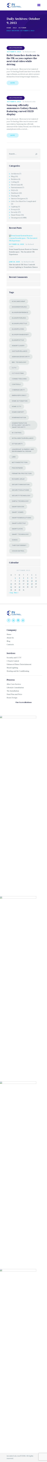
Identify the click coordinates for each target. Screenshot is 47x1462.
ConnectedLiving (19, 379)
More (12, 83)
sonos (15, 540)
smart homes (18, 512)
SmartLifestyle (19, 523)
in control (17, 433)
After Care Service (14, 684)
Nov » (16, 593)
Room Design (12, 698)
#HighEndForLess (19, 307)
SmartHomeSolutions (21, 518)
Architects (15, 174)
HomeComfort (18, 412)
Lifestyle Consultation (15, 688)
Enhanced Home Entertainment (19, 664)
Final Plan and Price (14, 694)
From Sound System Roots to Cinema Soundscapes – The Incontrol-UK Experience (23, 252)
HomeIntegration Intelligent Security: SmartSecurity (21, 425)
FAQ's (13, 190)
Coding (14, 182)
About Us (10, 638)
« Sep (11, 593)
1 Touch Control (13, 661)
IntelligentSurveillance (22, 438)
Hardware (15, 193)
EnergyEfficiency (19, 395)
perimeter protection (22, 473)
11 (27, 581)
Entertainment (16, 188)
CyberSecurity (18, 390)
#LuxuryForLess (19, 318)
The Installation (13, 691)
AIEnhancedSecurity (21, 357)
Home (9, 28)
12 (32, 581)
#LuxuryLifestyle (19, 323)
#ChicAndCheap (18, 301)
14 (11, 584)
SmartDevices (18, 506)
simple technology (20, 501)
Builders (14, 179)
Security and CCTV (14, 658)
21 (11, 587)
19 (32, 584)
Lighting (14, 207)
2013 (15, 28)
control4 (16, 384)
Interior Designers (18, 199)
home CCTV (16, 406)
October (22, 28)
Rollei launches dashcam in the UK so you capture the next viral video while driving (23, 60)
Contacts (10, 645)
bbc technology (19, 362)
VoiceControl (18, 551)
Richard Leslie (30, 52)
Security (14, 212)
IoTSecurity (17, 444)
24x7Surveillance (19, 351)
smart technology (20, 534)
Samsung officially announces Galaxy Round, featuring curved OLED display (22, 110)
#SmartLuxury (18, 345)
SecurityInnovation (21, 484)
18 (27, 584)
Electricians (15, 185)
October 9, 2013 (14, 52)
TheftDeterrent (19, 545)
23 (19, 587)
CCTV (14, 368)
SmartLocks (17, 529)
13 (36, 581)
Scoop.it (14, 209)
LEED (14, 457)
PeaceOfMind (17, 468)
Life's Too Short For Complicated (23, 201)
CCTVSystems (18, 373)
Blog (13, 176)
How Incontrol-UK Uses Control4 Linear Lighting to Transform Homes (23, 266)
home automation (19, 401)
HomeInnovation (19, 417)
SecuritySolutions (20, 490)
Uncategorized (15, 48)
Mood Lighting (12, 668)
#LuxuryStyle (18, 340)
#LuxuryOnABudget (20, 334)
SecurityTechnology (21, 495)
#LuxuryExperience (20, 312)
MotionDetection (19, 462)
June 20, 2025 (14, 262)
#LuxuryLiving (18, 329)
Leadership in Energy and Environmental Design (23, 450)
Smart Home (15, 215)
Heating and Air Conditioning (18, 671)
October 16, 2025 (16, 244)
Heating (14, 196)
